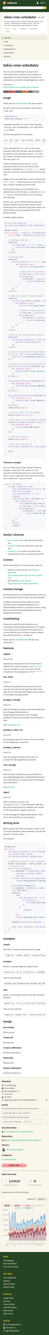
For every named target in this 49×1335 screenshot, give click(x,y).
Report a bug (8, 1287)
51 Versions (8, 45)
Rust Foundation (10, 1264)
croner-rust (12, 546)
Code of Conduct (10, 1307)
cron (7, 29)
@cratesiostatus (11, 1331)
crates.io (12, 2)
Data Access (8, 1310)
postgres (23, 29)
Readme (7, 38)
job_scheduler (14, 540)
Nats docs (11, 787)
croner (6, 130)
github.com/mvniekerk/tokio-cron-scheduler (23, 1140)
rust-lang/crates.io (12, 1324)
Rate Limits (8, 1314)
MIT (5, 1091)
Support (6, 1281)
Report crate (14, 1165)
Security (7, 56)
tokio (7, 31)
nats (15, 29)
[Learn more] (46, 1100)
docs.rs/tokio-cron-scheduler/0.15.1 (18, 1132)
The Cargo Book (9, 1278)
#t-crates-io (9, 1328)
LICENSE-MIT (23, 581)
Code (6, 42)
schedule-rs (13, 551)
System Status (9, 1284)
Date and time (10, 1159)
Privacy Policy (9, 1304)
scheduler (33, 29)
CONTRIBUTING (22, 640)
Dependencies (10, 49)
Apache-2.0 (14, 1091)
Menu (42, 3)
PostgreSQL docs (14, 725)
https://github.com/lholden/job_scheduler (21, 87)
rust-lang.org (8, 1260)
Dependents (9, 53)
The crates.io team (11, 1267)
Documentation (22, 103)
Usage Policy (8, 1298)
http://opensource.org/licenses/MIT (22, 583)
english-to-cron (34, 666)
